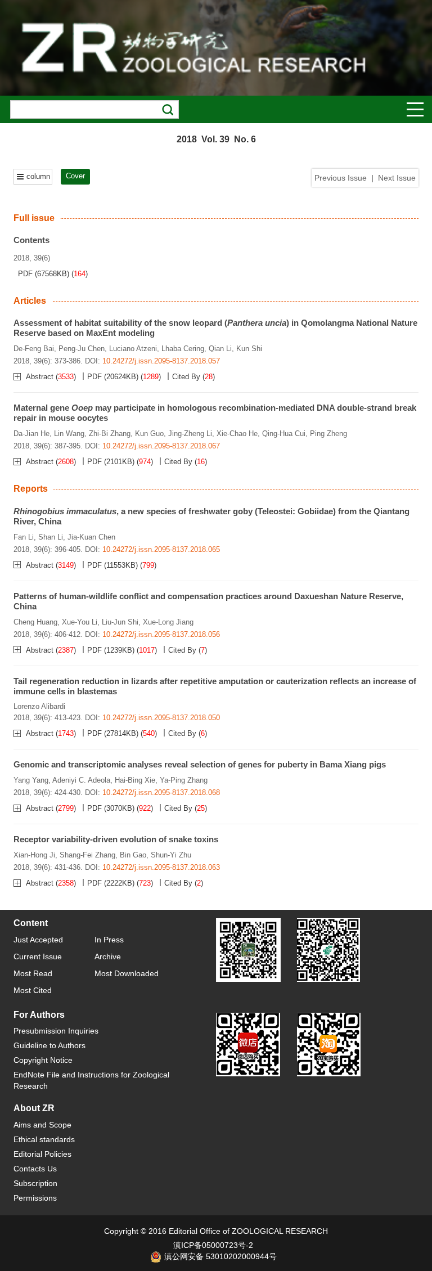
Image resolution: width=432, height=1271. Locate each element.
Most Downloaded (126, 973)
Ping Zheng (328, 433)
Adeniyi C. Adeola (81, 780)
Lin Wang (69, 433)
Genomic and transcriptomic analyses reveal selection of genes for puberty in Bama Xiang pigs (200, 764)
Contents (32, 240)
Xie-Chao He (237, 433)
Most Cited (33, 990)
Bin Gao (133, 855)
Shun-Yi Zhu (171, 855)
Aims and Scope (42, 1124)
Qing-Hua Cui (283, 433)
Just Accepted (38, 939)
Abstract (41, 376)
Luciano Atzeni (133, 348)
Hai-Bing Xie (135, 780)
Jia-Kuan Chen (91, 537)
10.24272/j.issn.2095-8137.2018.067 (161, 446)
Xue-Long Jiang (168, 622)
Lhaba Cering (182, 348)
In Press (109, 939)
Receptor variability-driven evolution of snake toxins (116, 839)
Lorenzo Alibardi (39, 706)
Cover (75, 176)
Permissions (35, 1197)
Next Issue (397, 177)
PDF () (43, 274)
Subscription (35, 1183)
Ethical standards (44, 1139)
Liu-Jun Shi (120, 622)
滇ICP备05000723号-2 (213, 1245)
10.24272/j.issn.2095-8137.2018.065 (161, 549)
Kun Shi (249, 348)
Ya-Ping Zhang (184, 780)
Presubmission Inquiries (56, 1030)
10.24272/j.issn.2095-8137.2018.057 (161, 361)
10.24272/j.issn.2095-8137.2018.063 (161, 867)
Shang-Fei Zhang (87, 855)
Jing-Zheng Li (190, 433)
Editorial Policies (42, 1153)
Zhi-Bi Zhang (109, 433)
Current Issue (38, 956)
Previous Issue (340, 177)
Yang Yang (31, 780)
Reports (31, 488)
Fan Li (24, 537)
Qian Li (220, 348)
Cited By (186, 376)
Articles (30, 301)
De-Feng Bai (34, 348)
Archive (107, 956)
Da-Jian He (32, 433)
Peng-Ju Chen (81, 348)
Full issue (34, 218)
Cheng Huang (35, 622)
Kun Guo (149, 433)
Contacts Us (35, 1168)
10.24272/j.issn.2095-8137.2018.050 (161, 717)
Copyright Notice (43, 1060)
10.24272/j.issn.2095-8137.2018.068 (161, 792)
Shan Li (50, 537)
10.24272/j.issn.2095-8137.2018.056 (161, 634)
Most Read (33, 973)
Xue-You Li (79, 622)
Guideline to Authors (50, 1045)
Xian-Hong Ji (34, 855)
